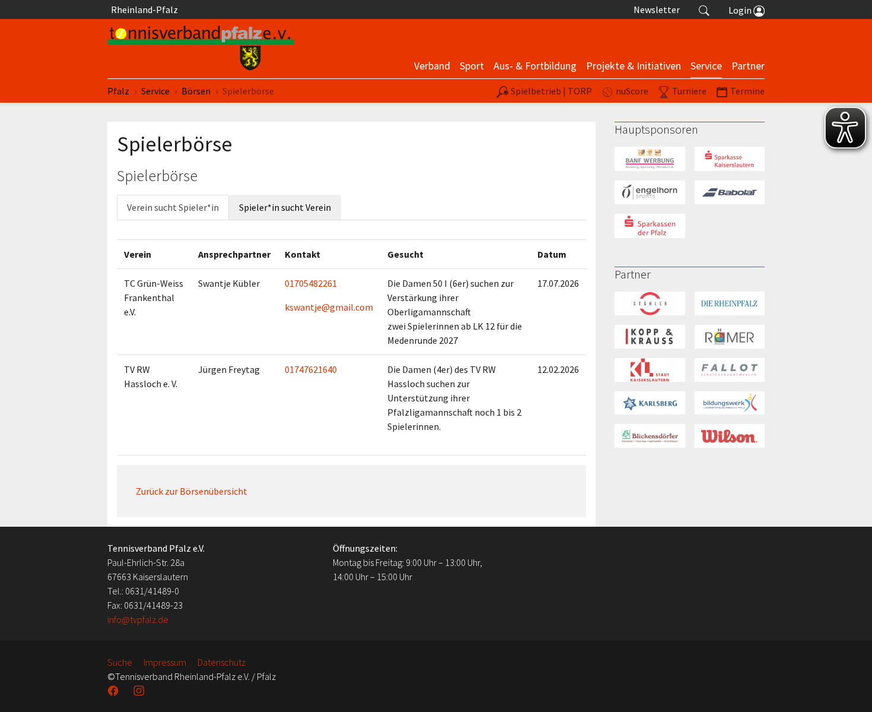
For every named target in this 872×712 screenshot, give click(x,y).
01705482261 (311, 283)
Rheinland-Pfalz (142, 9)
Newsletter (657, 9)
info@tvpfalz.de (137, 619)
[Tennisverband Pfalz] (200, 48)
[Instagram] (140, 690)
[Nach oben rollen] (848, 688)
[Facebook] (114, 690)
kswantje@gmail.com (329, 307)
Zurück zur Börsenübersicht (191, 491)
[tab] (173, 207)
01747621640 (311, 369)
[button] (704, 9)
